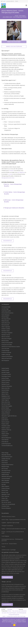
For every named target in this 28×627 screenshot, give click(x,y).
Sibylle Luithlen (5, 433)
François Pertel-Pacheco (7, 464)
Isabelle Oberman (6, 458)
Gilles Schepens (5, 486)
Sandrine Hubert (6, 414)
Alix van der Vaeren (6, 502)
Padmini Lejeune (6, 427)
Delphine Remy (5, 474)
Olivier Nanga (5, 452)
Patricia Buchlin (5, 325)
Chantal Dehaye (5, 350)
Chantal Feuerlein (6, 398)
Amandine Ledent (6, 425)
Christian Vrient (5, 506)
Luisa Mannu (5, 435)
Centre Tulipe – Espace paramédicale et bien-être (14, 519)
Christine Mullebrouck (7, 445)
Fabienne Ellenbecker (7, 386)
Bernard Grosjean (6, 404)
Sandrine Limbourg (6, 429)
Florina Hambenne (6, 410)
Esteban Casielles (6, 328)
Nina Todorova (5, 496)
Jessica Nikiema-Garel (7, 456)
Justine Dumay (5, 378)
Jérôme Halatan (5, 408)
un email (10, 174)
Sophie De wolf (5, 370)
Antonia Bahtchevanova (7, 313)
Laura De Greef (5, 348)
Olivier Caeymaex (6, 326)
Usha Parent (5, 462)
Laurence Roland (6, 478)
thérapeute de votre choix (8, 178)
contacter (11, 170)
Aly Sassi (4, 484)
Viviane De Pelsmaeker (7, 356)
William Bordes (5, 321)
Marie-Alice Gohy (6, 402)
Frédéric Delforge (6, 354)
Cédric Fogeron (5, 400)
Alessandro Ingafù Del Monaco (9, 416)
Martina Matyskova (6, 437)
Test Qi (3, 546)
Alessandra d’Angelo (6, 338)
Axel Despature (5, 360)
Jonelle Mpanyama (6, 443)
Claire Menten (5, 439)
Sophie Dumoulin (6, 380)
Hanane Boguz (5, 317)
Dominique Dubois (6, 376)
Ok (14, 625)
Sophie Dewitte (5, 368)
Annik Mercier (5, 441)
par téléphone (21, 172)
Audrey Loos (5, 431)
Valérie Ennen (5, 392)
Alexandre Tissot (6, 494)
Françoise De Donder (7, 344)
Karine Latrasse (5, 422)
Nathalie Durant (6, 384)
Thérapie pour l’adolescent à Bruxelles (14, 208)
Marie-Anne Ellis (6, 388)
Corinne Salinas (5, 482)
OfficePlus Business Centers (8, 516)
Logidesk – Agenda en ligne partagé (10, 522)
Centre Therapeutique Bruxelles (13, 608)
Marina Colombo (6, 336)
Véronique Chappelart (7, 332)
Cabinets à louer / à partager (9, 549)
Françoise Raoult (6, 472)
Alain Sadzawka (5, 480)
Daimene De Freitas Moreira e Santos (11, 346)
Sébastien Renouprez (7, 476)
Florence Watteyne (6, 508)
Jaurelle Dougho (6, 372)
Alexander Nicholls (6, 454)
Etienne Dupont (5, 382)
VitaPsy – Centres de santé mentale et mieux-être (14, 528)
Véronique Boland (6, 319)
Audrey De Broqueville (7, 342)
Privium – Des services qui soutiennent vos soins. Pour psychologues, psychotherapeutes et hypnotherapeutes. (14, 612)
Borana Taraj (5, 492)
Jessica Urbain (5, 500)
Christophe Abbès (6, 307)
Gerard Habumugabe (7, 406)
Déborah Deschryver (7, 358)
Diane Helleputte (6, 412)
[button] (26, 5)
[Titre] (3, 5)
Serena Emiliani (5, 390)
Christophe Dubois (6, 374)
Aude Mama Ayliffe (6, 311)
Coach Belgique (5, 536)
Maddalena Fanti (6, 396)
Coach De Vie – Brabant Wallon (9, 543)
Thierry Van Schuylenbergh (8, 504)
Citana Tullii (4, 498)
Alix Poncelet (5, 468)
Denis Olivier (5, 460)
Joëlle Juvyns (5, 418)
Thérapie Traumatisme (7, 525)
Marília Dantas (5, 340)
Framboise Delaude (6, 352)
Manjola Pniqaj (5, 466)
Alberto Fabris (5, 394)
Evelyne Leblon (5, 424)
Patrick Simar (5, 490)
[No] (26, 622)
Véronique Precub (6, 470)
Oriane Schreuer (6, 488)
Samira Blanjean (6, 315)
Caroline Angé (5, 309)
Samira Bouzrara (6, 323)
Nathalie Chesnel (6, 334)
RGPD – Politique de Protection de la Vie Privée (14, 616)
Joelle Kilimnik (5, 420)
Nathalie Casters (6, 330)
